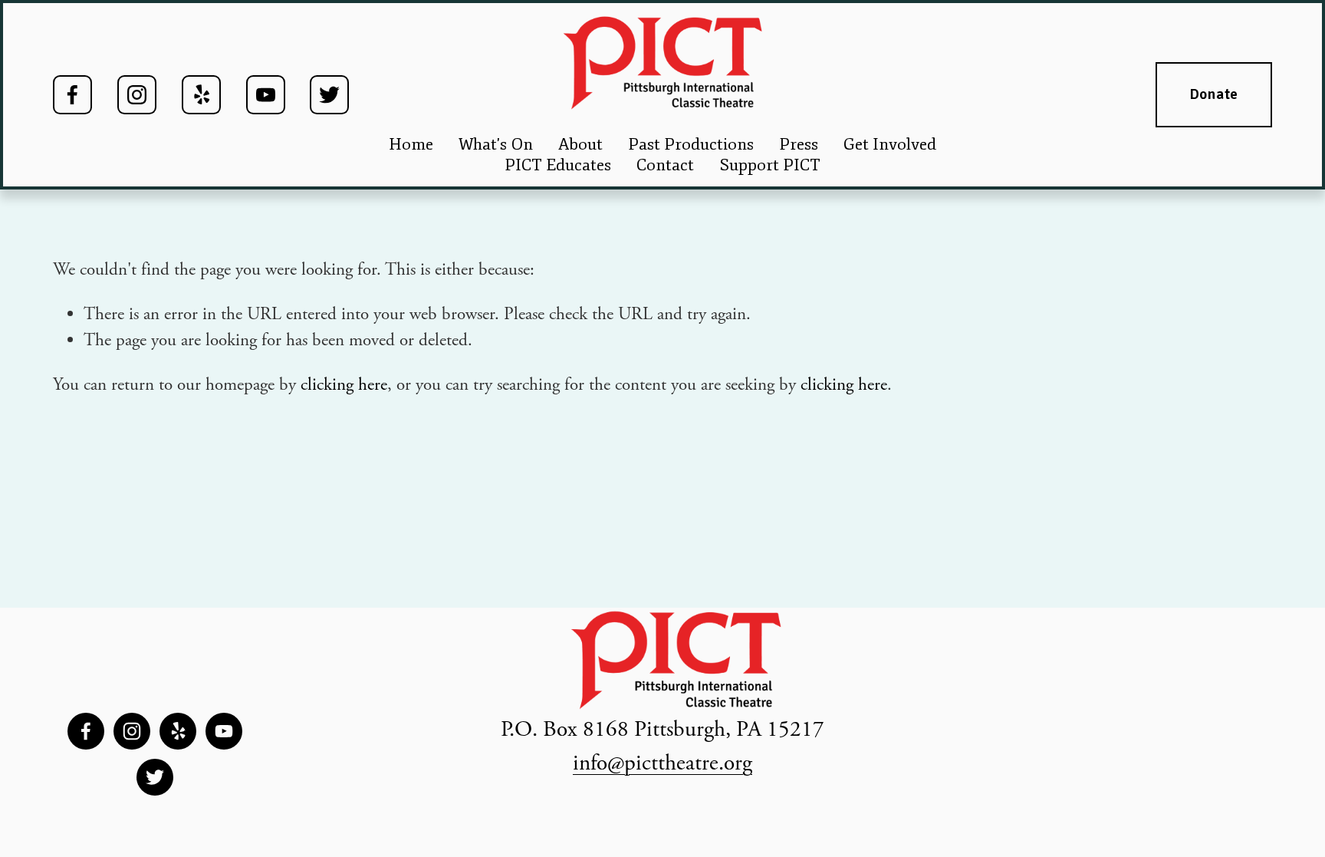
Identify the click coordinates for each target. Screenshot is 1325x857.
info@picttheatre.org (662, 763)
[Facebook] (72, 94)
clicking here (344, 385)
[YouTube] (265, 94)
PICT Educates (558, 165)
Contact (665, 165)
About (580, 144)
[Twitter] (329, 94)
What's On (496, 144)
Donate (1214, 94)
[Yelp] (201, 94)
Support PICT (769, 165)
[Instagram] (136, 94)
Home (411, 144)
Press (798, 144)
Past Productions (691, 144)
